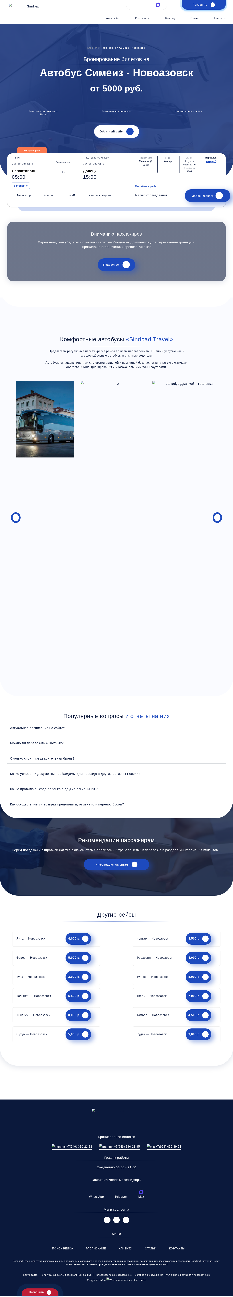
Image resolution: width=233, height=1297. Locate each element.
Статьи (194, 18)
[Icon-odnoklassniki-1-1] (126, 1220)
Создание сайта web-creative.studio (116, 1280)
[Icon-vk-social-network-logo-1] (107, 1220)
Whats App (96, 1196)
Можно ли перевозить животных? (37, 743)
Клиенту (170, 18)
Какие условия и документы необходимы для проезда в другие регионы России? (75, 774)
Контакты (220, 18)
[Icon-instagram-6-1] (116, 1220)
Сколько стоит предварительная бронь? (42, 758)
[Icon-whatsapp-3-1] (135, 4)
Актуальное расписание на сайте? (37, 728)
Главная (92, 47)
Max (141, 1196)
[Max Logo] (158, 4)
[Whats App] (96, 1192)
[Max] (141, 1192)
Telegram (121, 1196)
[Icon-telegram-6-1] (146, 4)
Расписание (143, 18)
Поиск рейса (112, 18)
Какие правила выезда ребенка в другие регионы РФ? (54, 789)
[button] (151, 195)
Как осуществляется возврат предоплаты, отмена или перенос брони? (67, 804)
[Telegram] (121, 1192)
